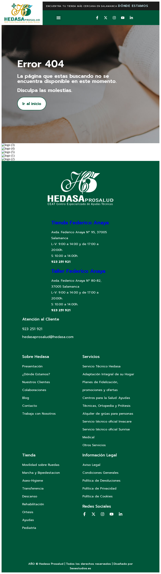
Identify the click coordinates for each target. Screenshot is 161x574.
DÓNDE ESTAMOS (133, 6)
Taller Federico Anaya (78, 271)
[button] (58, 17)
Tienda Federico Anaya (80, 223)
